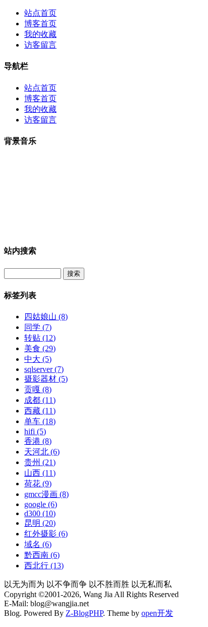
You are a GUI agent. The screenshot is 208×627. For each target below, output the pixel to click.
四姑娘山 (46, 316)
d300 (40, 513)
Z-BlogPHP (84, 613)
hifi (35, 431)
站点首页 (40, 13)
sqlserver (44, 369)
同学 (37, 327)
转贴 (40, 337)
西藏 (40, 410)
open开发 (157, 613)
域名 (37, 544)
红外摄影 (46, 533)
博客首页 (40, 23)
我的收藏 (40, 34)
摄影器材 (46, 378)
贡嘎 (37, 389)
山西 (40, 473)
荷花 (37, 483)
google (40, 504)
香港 (37, 441)
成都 (40, 400)
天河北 (42, 451)
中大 (37, 359)
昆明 (40, 523)
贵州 (40, 462)
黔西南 (42, 555)
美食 (40, 348)
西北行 (44, 565)
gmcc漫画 (46, 494)
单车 (40, 421)
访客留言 (40, 44)
